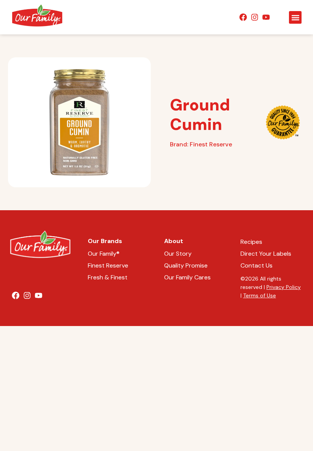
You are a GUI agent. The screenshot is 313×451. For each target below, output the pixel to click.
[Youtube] (266, 17)
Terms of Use (259, 295)
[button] (295, 17)
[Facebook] (243, 17)
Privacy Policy (283, 287)
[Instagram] (254, 17)
